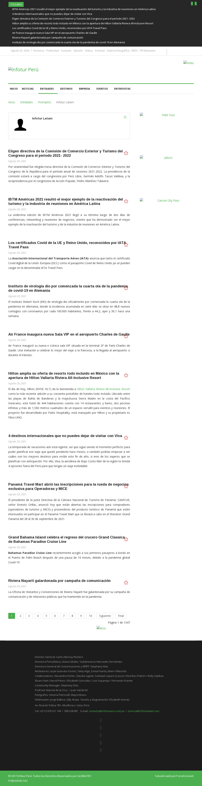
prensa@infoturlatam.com (143, 711)
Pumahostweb (185, 776)
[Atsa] (101, 628)
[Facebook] (101, 720)
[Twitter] (101, 728)
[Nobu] (188, 63)
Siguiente (105, 616)
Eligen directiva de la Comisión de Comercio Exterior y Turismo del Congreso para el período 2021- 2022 (73, 18)
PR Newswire (147, 50)
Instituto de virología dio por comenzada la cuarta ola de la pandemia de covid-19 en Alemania (68, 42)
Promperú (44, 102)
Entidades (47, 88)
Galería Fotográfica (118, 50)
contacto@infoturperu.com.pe (106, 711)
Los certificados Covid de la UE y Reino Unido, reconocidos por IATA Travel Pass (59, 28)
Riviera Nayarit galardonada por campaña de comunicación (47, 37)
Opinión (78, 50)
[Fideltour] (167, 133)
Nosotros (38, 50)
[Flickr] (101, 735)
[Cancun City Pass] (167, 218)
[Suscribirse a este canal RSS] (125, 117)
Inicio (14, 88)
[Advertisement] (169, 273)
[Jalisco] (167, 175)
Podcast (100, 50)
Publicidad (52, 50)
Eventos (102, 88)
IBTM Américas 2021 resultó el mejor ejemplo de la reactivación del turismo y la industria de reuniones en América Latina (84, 9)
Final (121, 616)
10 (90, 616)
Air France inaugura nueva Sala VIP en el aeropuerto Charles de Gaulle (54, 33)
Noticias (28, 88)
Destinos (66, 88)
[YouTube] (101, 743)
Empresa (84, 88)
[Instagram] (101, 750)
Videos (89, 50)
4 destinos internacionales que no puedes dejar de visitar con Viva (52, 14)
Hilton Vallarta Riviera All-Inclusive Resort (103, 389)
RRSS (135, 50)
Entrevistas (122, 88)
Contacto (66, 50)
